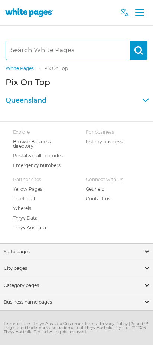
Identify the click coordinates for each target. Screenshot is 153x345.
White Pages (20, 68)
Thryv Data (25, 218)
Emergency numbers (37, 165)
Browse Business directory (32, 144)
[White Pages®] (29, 12)
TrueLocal (24, 198)
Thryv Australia (29, 227)
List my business (104, 141)
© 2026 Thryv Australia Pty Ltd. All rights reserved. (75, 329)
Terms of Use (17, 323)
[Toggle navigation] (139, 12)
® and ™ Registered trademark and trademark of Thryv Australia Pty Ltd (76, 325)
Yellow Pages (27, 189)
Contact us (98, 198)
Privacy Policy (114, 323)
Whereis (22, 208)
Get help (95, 189)
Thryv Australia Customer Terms (65, 323)
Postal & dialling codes (38, 155)
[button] (76, 100)
